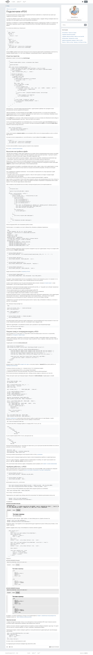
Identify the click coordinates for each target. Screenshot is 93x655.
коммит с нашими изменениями (15, 148)
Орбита (18, 1)
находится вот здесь (24, 364)
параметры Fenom (26, 271)
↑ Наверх (64, 647)
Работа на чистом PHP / (11, 9)
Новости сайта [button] (79, 40)
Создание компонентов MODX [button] (68, 34)
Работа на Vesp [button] (69, 42)
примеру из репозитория (12, 365)
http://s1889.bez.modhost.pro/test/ (24, 617)
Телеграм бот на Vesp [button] (73, 38)
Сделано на (84, 653)
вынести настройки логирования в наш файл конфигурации (37, 470)
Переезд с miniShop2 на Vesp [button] (80, 42)
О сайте (13, 1)
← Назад (7, 5)
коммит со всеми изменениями (50, 463)
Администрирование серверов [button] (69, 40)
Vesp (24, 1)
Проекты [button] (64, 42)
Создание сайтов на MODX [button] (68, 36)
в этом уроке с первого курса (18, 334)
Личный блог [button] (65, 32)
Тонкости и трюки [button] (72, 32)
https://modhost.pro (12, 418)
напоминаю (39, 454)
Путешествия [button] (65, 38)
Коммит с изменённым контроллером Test (46, 615)
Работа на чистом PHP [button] (79, 36)
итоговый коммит (48, 283)
